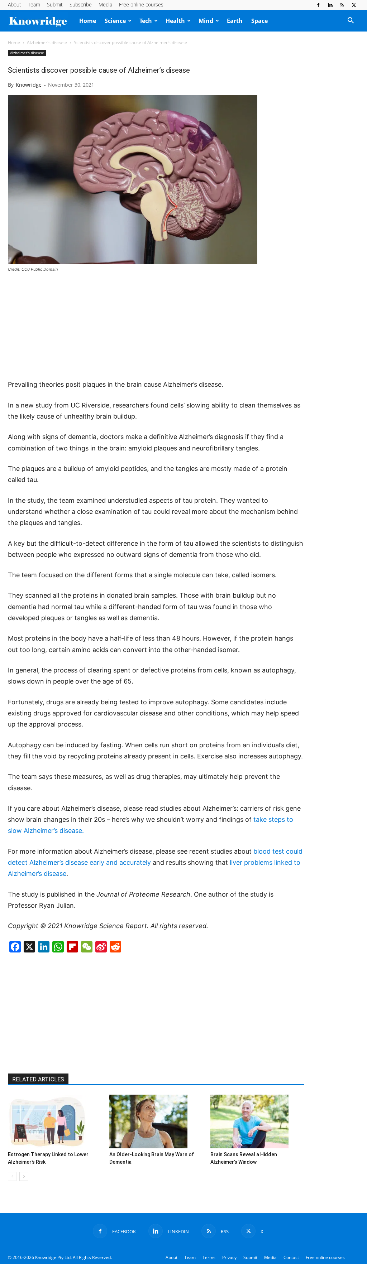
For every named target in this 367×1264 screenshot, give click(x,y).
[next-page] (23, 1176)
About (14, 4)
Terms (208, 1257)
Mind (206, 21)
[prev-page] (12, 1176)
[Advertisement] (156, 326)
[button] (350, 21)
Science (115, 21)
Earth (235, 21)
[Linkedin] (330, 5)
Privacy (229, 1257)
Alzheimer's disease (47, 42)
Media (105, 4)
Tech (145, 21)
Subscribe (81, 4)
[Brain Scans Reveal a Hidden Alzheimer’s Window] (257, 1121)
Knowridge (29, 84)
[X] (353, 5)
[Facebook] (318, 5)
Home (87, 21)
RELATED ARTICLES (38, 1079)
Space (259, 21)
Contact (291, 1257)
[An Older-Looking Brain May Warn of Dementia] (156, 1121)
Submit (55, 4)
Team (34, 4)
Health (175, 21)
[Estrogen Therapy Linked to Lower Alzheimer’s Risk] (55, 1121)
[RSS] (342, 5)
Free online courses (141, 4)
